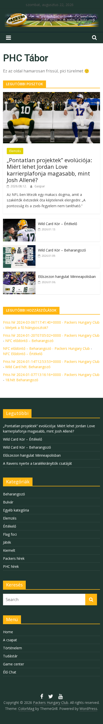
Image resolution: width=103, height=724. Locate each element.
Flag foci (10, 534)
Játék (7, 542)
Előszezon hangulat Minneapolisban (67, 276)
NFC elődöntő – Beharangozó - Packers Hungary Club (46, 348)
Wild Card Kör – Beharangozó (62, 250)
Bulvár (8, 502)
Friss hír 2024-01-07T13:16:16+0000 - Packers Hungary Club (51, 374)
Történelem (12, 648)
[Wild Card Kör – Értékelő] (19, 221)
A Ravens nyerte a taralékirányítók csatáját (37, 463)
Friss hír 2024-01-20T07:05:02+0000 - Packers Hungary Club (51, 335)
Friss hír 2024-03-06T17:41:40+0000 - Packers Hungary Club (51, 322)
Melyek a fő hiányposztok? (26, 327)
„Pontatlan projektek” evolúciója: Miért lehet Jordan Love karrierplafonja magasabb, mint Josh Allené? (49, 170)
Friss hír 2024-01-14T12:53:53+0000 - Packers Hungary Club (51, 361)
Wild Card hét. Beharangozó (27, 366)
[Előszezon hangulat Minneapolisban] (19, 274)
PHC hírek (11, 566)
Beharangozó (14, 494)
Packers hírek (13, 558)
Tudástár (10, 656)
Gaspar (39, 186)
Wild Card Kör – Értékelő (57, 223)
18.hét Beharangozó (21, 379)
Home (8, 631)
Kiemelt (9, 550)
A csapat (10, 639)
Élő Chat (9, 672)
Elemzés (15, 151)
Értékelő (9, 526)
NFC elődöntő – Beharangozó (29, 340)
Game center (13, 664)
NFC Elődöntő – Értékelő (22, 353)
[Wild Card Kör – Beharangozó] (19, 247)
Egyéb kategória (16, 510)
